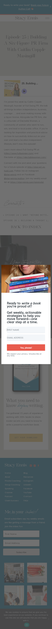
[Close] (47, 269)
